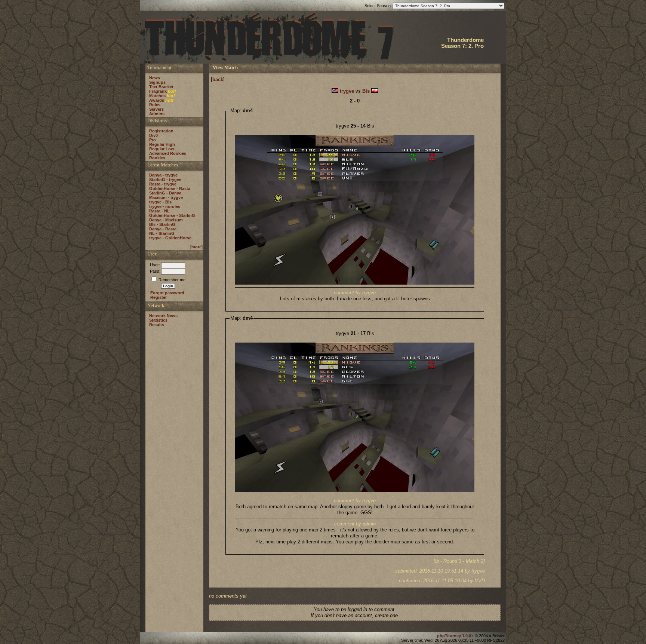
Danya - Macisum (166, 220)
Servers (156, 109)
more (196, 247)
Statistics (158, 320)
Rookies (157, 158)
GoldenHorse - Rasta (169, 188)
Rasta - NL (159, 211)
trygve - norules (164, 206)
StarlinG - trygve (165, 179)
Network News (163, 315)
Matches (157, 95)
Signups (157, 82)
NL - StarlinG (162, 233)
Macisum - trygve (166, 197)
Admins (156, 113)
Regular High (162, 144)
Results (156, 324)
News (154, 78)
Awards (156, 100)
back (217, 79)
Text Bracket (161, 87)
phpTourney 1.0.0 (454, 636)
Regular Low (161, 149)
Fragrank (158, 91)
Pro (152, 140)
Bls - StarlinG (162, 224)
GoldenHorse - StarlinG (172, 215)
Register (158, 297)
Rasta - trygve (162, 184)
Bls (366, 91)
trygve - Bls (160, 202)
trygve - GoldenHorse (170, 238)
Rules (154, 104)
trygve (347, 91)
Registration (161, 131)
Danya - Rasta (162, 229)
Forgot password (167, 293)
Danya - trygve (163, 175)
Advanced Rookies (167, 153)
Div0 (153, 135)
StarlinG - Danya (165, 193)
